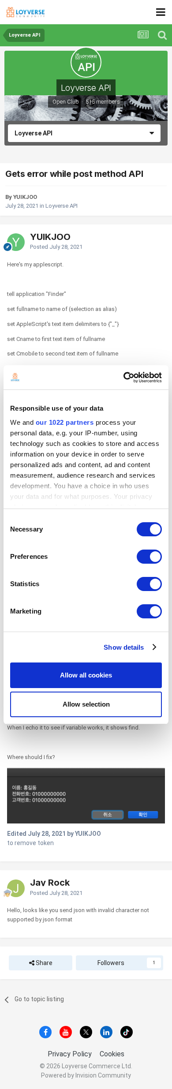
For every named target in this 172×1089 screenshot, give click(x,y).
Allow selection (86, 704)
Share (43, 962)
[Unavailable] (86, 795)
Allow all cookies (86, 675)
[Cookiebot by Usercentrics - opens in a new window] (124, 377)
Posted (56, 246)
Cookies (112, 1054)
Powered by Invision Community (86, 1075)
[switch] (149, 557)
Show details (124, 647)
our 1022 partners (65, 422)
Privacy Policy (70, 1054)
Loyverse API (86, 87)
